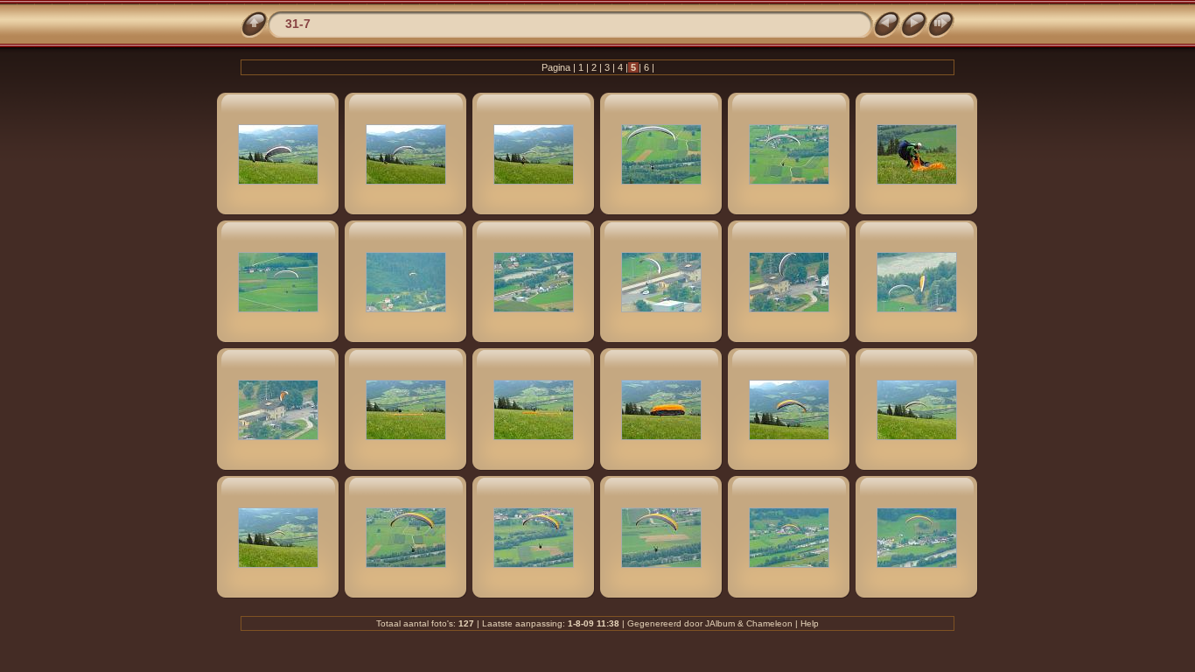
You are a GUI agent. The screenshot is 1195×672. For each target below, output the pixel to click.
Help (809, 623)
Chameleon (769, 623)
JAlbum (720, 623)
